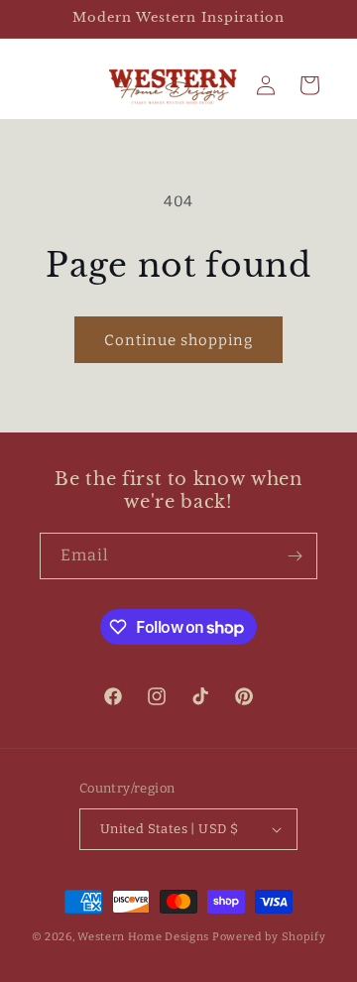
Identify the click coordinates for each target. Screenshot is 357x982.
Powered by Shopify (269, 936)
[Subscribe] (294, 556)
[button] (309, 85)
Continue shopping (178, 340)
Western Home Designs (143, 936)
